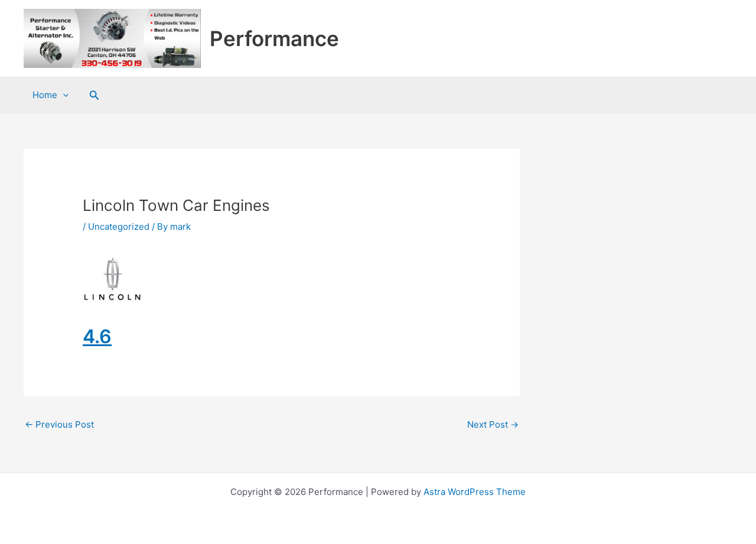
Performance (274, 38)
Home (44, 94)
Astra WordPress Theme (474, 491)
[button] (94, 95)
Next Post (493, 424)
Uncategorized (118, 226)
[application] (63, 95)
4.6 (97, 336)
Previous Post (59, 424)
